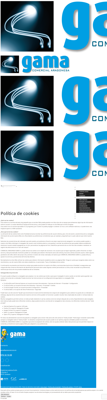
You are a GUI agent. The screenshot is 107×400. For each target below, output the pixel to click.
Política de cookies (67, 387)
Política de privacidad (54, 387)
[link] (16, 186)
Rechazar (3, 396)
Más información (5, 394)
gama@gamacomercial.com (8, 350)
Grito (80, 387)
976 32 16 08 (6, 355)
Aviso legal (43, 387)
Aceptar (9, 396)
